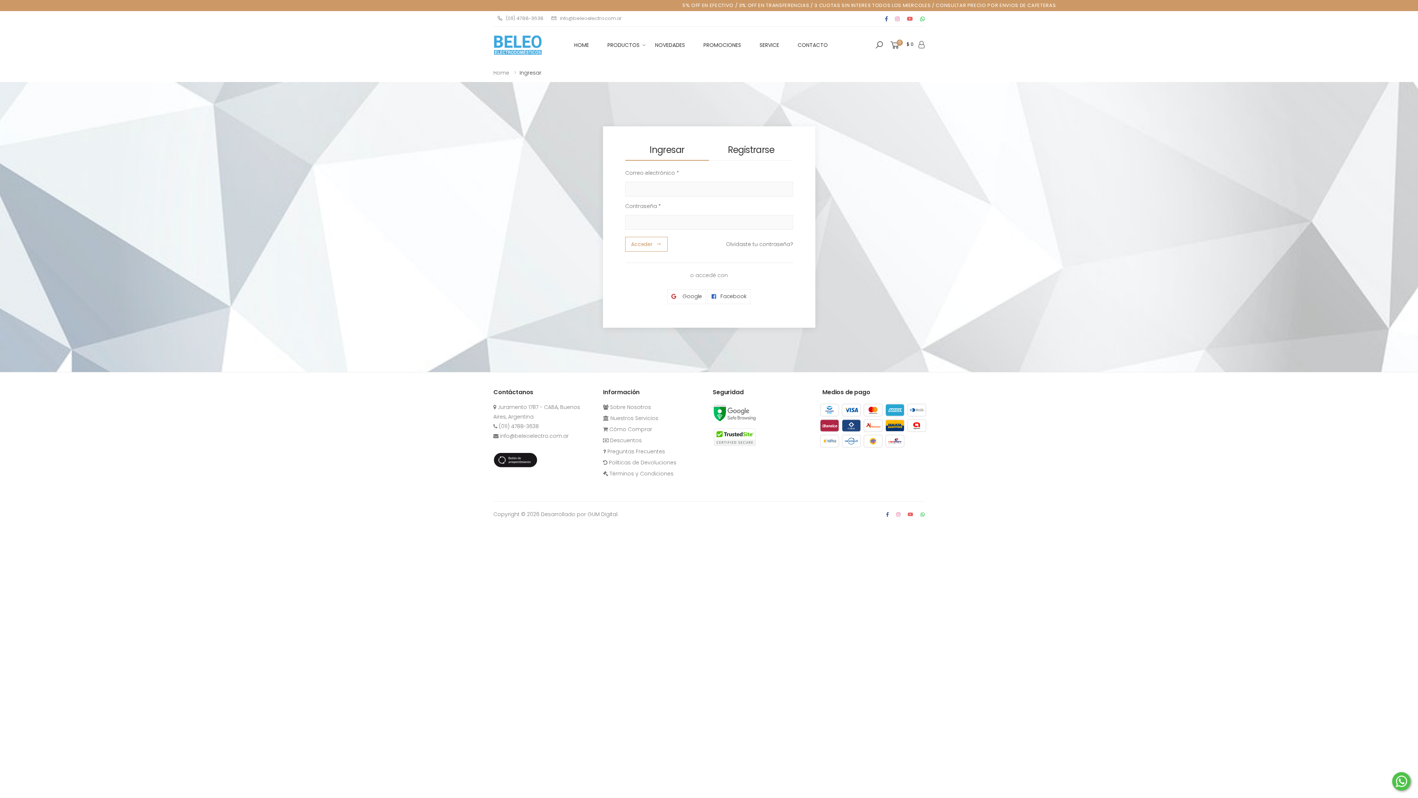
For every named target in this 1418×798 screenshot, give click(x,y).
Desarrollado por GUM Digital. (580, 514)
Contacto (813, 45)
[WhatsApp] (923, 514)
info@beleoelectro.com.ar (591, 18)
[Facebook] (886, 18)
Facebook (733, 296)
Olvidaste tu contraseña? (759, 244)
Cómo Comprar (630, 429)
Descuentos (625, 440)
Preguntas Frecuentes (635, 451)
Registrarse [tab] (751, 150)
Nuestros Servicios (633, 418)
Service (769, 45)
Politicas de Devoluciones (642, 462)
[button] (879, 45)
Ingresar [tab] (667, 150)
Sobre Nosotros (630, 407)
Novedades (670, 45)
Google (691, 296)
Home (501, 72)
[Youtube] (910, 18)
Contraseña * (643, 206)
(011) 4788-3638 (525, 18)
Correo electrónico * (652, 173)
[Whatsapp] (922, 18)
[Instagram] (897, 18)
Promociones (722, 45)
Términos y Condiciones (641, 473)
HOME (581, 45)
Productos (623, 45)
